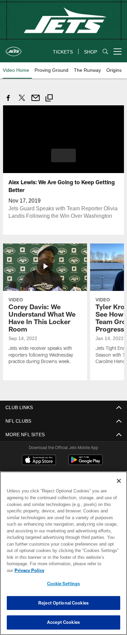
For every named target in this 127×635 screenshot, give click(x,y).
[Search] (105, 51)
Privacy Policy (82, 570)
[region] (63, 556)
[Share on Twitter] (22, 101)
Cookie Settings (63, 583)
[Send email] (35, 101)
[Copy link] (49, 98)
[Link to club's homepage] (13, 48)
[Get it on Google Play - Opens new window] (85, 462)
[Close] (118, 487)
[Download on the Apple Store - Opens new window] (39, 460)
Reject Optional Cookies (63, 603)
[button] (63, 155)
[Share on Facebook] (8, 101)
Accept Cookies (63, 622)
